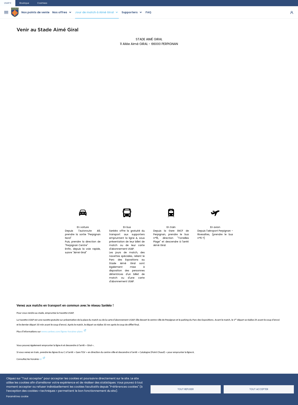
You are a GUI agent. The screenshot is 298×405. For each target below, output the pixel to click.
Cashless (42, 3)
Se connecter (292, 12)
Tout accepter (258, 389)
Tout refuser (185, 389)
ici (40, 359)
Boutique (24, 3)
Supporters (130, 12)
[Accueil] (15, 12)
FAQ (148, 12)
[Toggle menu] (6, 12)
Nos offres (59, 12)
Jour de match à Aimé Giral (94, 12)
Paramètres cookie (17, 396)
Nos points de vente (35, 12)
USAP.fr (7, 3)
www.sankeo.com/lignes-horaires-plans (62, 331)
